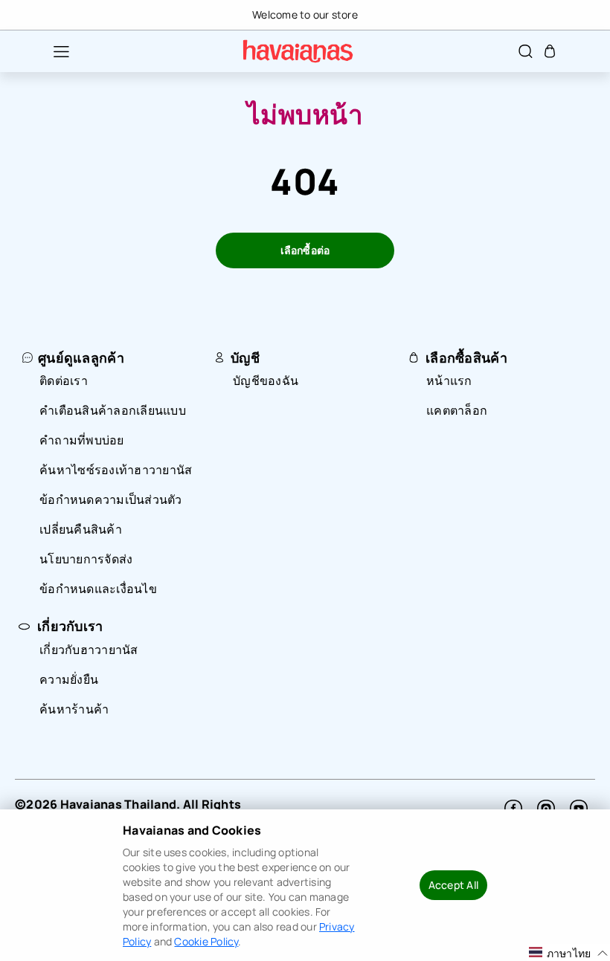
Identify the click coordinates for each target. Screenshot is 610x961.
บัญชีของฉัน (265, 380)
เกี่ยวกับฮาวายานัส (88, 649)
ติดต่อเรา (63, 380)
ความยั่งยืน (68, 679)
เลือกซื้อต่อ (305, 250)
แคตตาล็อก (456, 410)
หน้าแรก (449, 380)
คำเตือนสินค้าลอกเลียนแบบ (112, 410)
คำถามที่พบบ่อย (81, 440)
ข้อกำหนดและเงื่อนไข (98, 588)
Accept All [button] (453, 885)
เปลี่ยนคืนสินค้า (80, 529)
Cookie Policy (206, 941)
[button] (53, 51)
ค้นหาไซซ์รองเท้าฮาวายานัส (115, 470)
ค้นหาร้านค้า (74, 709)
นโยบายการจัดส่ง (85, 559)
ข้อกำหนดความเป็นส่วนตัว (110, 499)
